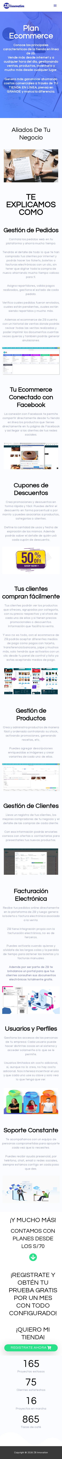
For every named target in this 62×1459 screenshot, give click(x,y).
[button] (7, 166)
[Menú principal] (55, 6)
